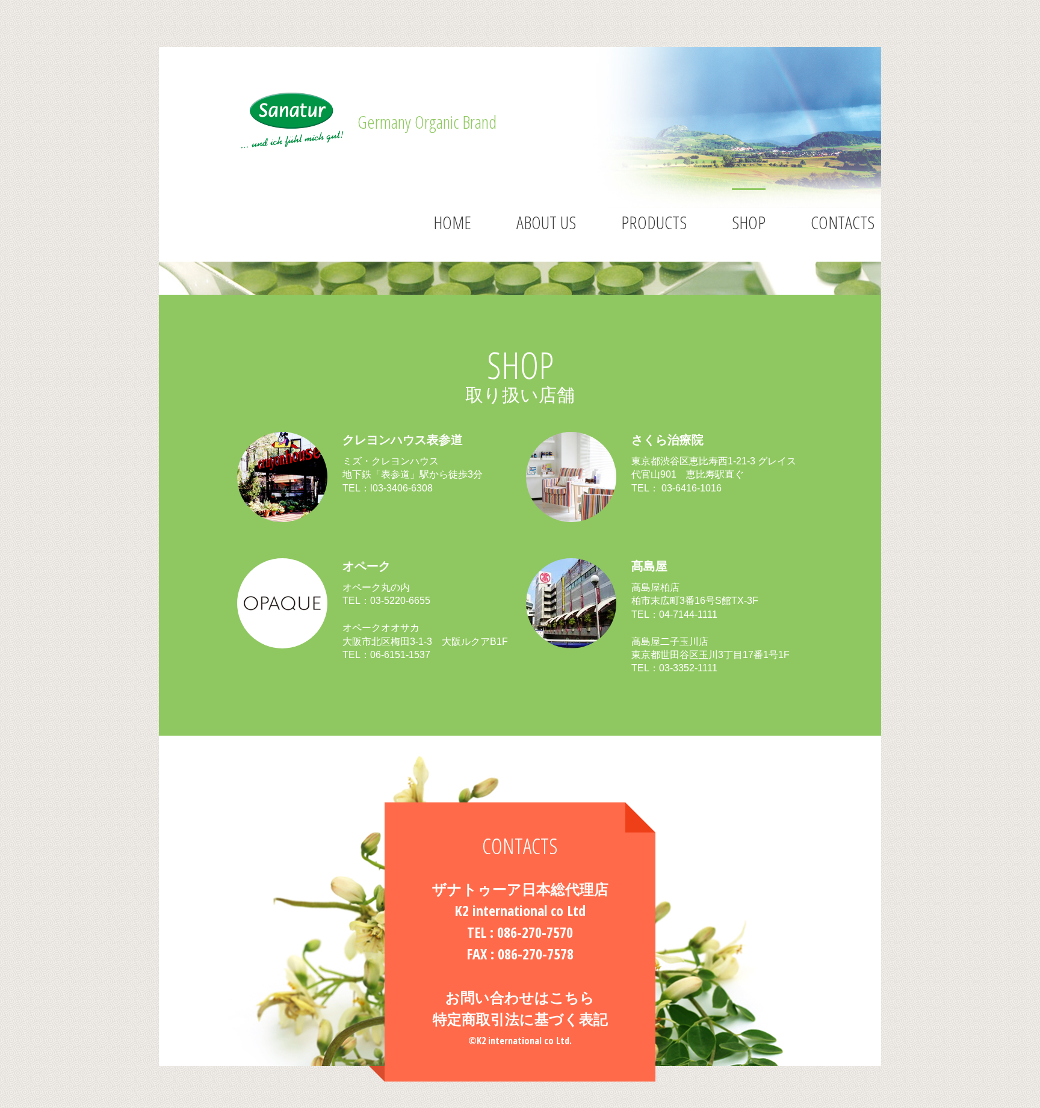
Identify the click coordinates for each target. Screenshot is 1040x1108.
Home (452, 222)
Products (654, 222)
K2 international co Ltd (520, 910)
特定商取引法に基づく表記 (520, 1019)
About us (546, 222)
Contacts (842, 222)
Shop (749, 222)
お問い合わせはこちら (520, 997)
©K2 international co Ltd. (520, 1040)
